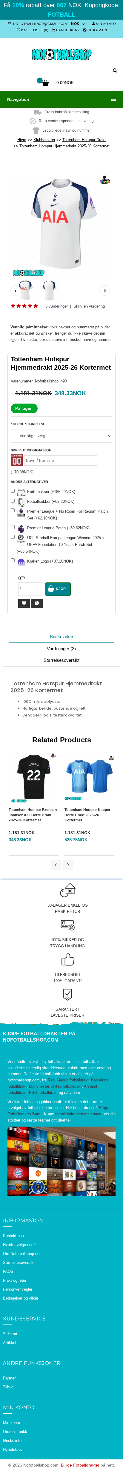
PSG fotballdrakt (43, 1092)
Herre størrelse (29, 424)
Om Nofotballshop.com (23, 1253)
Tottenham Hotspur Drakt (84, 140)
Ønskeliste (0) (34, 30)
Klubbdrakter (44, 140)
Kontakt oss (13, 1236)
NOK (75, 24)
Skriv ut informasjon (31, 450)
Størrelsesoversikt (61, 660)
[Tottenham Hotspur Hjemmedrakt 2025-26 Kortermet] (61, 225)
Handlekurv (68, 30)
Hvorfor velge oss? (19, 1244)
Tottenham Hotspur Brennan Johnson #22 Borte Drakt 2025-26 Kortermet (33, 815)
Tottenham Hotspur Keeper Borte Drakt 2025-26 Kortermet (87, 815)
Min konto (106, 24)
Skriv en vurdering (89, 306)
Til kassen (97, 30)
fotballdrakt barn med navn (78, 1114)
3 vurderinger (56, 306)
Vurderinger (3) (61, 648)
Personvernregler (17, 1289)
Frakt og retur (14, 1280)
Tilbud (8, 1387)
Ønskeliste (12, 1440)
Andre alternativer (29, 481)
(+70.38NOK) (22, 472)
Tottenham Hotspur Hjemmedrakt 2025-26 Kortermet (64, 146)
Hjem (21, 140)
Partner (9, 1378)
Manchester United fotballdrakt (55, 1086)
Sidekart (10, 1334)
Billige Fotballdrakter (80, 1465)
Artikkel (9, 1343)
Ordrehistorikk (15, 1431)
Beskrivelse (61, 636)
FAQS (8, 1271)
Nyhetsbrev (13, 1449)
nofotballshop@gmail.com (39, 24)
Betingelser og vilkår (20, 1298)
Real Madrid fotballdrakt (68, 1080)
